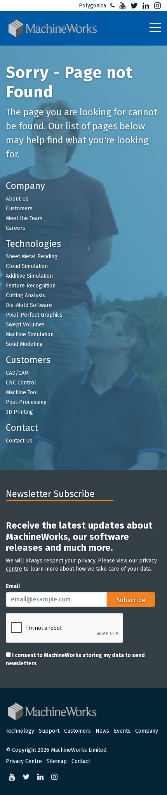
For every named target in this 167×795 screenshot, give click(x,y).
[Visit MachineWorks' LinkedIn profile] (144, 5)
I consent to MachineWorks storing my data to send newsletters (75, 659)
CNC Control (21, 382)
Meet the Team (24, 218)
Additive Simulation (29, 276)
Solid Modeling (24, 344)
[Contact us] (111, 5)
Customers (19, 208)
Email (13, 586)
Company (146, 731)
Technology (20, 731)
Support (49, 731)
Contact (80, 761)
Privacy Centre (24, 761)
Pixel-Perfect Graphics (34, 315)
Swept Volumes (25, 324)
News (102, 731)
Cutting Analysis (25, 295)
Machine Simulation (30, 334)
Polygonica (92, 5)
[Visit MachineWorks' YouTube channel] (121, 5)
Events (122, 731)
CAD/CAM (17, 373)
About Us (17, 199)
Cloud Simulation (27, 266)
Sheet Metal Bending (31, 256)
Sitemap (57, 761)
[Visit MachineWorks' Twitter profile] (133, 5)
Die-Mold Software (29, 305)
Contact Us (19, 440)
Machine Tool (22, 392)
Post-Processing (26, 402)
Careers (15, 228)
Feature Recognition (31, 285)
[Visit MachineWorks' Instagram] (156, 5)
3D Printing (19, 412)
